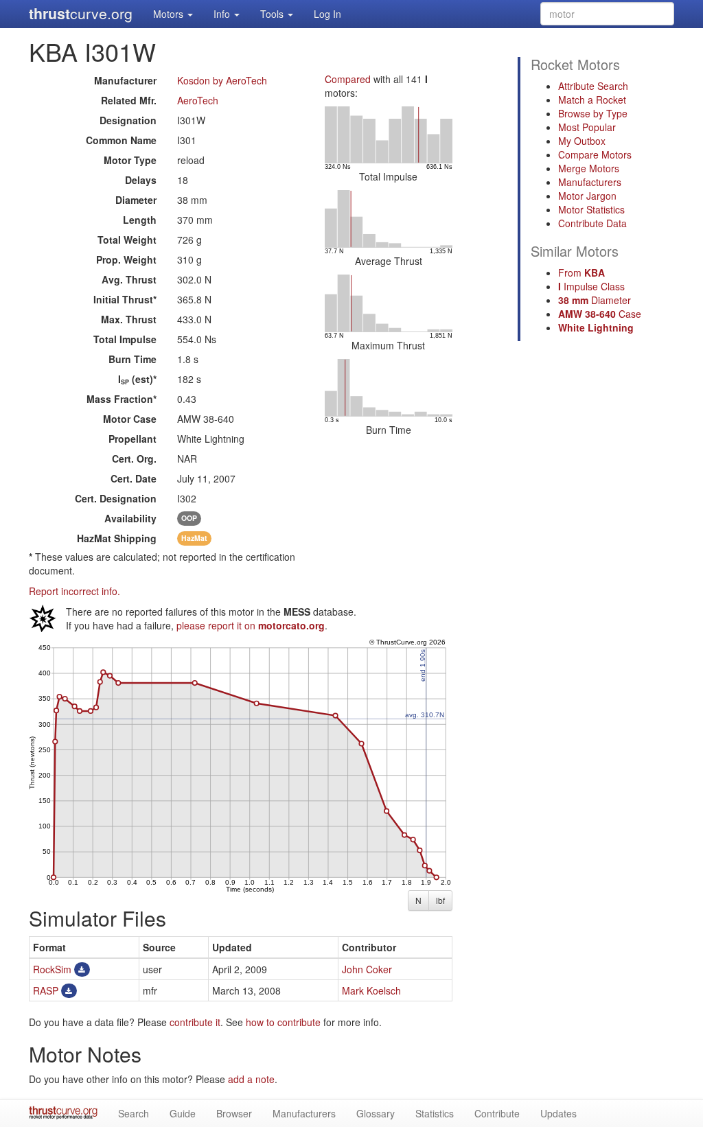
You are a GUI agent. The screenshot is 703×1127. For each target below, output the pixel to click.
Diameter (136, 200)
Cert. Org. (134, 458)
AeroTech (197, 100)
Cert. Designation (116, 498)
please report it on (250, 625)
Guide (183, 1113)
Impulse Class (591, 286)
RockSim (52, 969)
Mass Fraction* (122, 399)
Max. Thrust (129, 319)
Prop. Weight (126, 259)
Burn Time (132, 359)
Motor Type (130, 160)
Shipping (117, 538)
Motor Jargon (587, 195)
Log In (327, 14)
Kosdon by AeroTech (222, 80)
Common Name (121, 140)
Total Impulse (125, 339)
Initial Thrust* (125, 299)
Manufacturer (125, 80)
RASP (45, 990)
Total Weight (127, 239)
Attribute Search (593, 86)
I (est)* (137, 379)
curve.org (80, 13)
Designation (128, 120)
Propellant (132, 438)
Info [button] (223, 14)
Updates (558, 1113)
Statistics (434, 1113)
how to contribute (283, 1022)
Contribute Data (592, 223)
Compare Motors (595, 154)
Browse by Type (592, 113)
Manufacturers (589, 182)
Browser (234, 1113)
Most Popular (587, 127)
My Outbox (582, 141)
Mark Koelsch (371, 990)
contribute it (195, 1022)
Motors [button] (169, 14)
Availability (130, 518)
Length (140, 219)
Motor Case (130, 419)
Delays (141, 180)
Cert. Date (134, 478)
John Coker (367, 969)
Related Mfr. (129, 100)
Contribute (497, 1113)
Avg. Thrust (129, 279)
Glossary (375, 1113)
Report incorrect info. (74, 591)
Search (133, 1113)
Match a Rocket (592, 99)
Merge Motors (588, 168)
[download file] (82, 969)
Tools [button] (273, 14)
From (581, 272)
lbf (440, 900)
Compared (348, 79)
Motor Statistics (591, 209)
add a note (251, 1079)
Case (599, 314)
